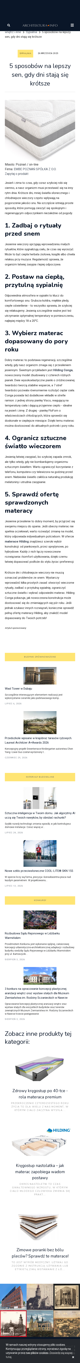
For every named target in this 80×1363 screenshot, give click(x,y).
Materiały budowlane (40, 777)
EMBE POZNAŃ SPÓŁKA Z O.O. (35, 169)
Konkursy (40, 900)
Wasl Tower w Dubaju (18, 688)
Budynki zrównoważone (40, 657)
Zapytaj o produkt (16, 174)
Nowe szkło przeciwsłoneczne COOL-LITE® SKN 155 (39, 871)
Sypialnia (31, 32)
